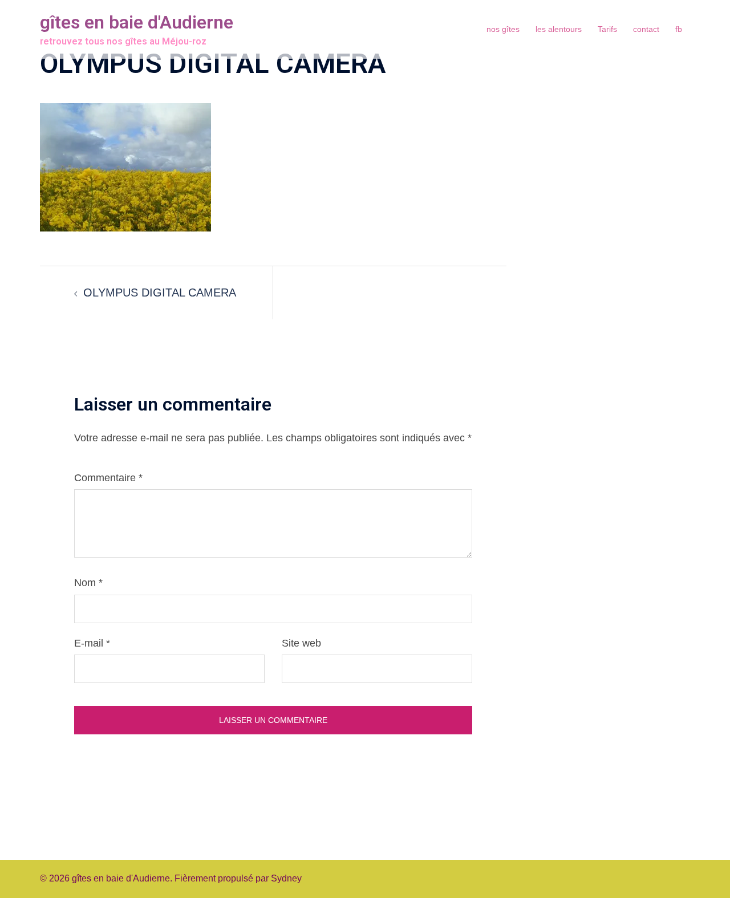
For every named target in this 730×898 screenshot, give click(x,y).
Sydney (286, 878)
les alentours (559, 29)
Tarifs (607, 29)
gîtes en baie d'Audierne (136, 22)
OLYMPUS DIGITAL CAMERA (159, 292)
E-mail (92, 643)
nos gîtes (503, 29)
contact (646, 29)
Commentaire (108, 477)
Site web (301, 643)
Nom (88, 582)
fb (678, 29)
